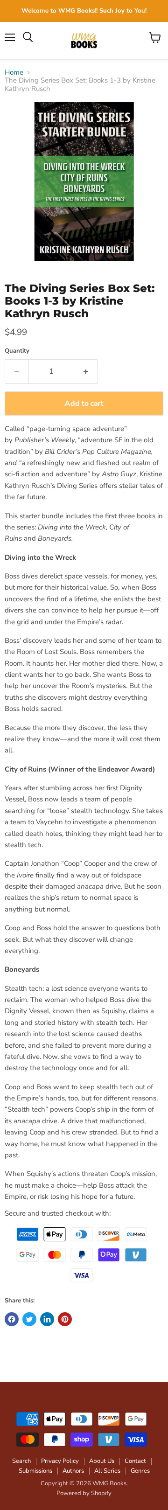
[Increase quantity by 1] (86, 371)
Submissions (35, 1471)
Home (14, 73)
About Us (101, 1461)
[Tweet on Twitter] (29, 1319)
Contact (135, 1461)
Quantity (17, 351)
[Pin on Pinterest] (65, 1319)
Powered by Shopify (84, 1493)
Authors (73, 1471)
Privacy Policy (60, 1461)
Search (21, 1461)
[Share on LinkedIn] (47, 1319)
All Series (107, 1471)
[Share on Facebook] (12, 1319)
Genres (140, 1471)
